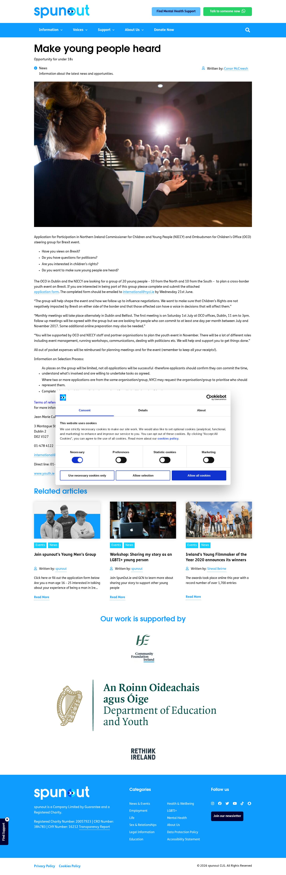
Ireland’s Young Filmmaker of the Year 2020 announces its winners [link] (216, 557)
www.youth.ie (44, 473)
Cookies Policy (70, 866)
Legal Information (141, 832)
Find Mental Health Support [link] (176, 11)
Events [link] (40, 545)
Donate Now (164, 30)
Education (136, 839)
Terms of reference (48, 402)
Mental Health (177, 818)
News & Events (139, 804)
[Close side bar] (7, 819)
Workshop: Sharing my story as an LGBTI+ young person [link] (141, 557)
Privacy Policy (44, 866)
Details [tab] (143, 410)
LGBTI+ (172, 811)
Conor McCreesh (236, 68)
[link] (61, 793)
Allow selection (143, 475)
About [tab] (201, 410)
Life (131, 818)
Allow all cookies (199, 475)
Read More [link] (41, 597)
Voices (78, 30)
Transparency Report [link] (94, 827)
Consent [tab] (84, 410)
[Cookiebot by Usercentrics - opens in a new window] (209, 397)
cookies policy (168, 438)
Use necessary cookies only (87, 475)
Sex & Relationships (142, 825)
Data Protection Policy (182, 832)
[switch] (121, 460)
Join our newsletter (227, 816)
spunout (61, 569)
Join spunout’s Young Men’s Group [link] (65, 555)
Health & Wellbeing (180, 804)
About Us (132, 30)
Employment (138, 811)
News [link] (53, 545)
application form (46, 292)
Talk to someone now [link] (225, 11)
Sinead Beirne (216, 569)
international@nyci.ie (138, 292)
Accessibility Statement (183, 839)
